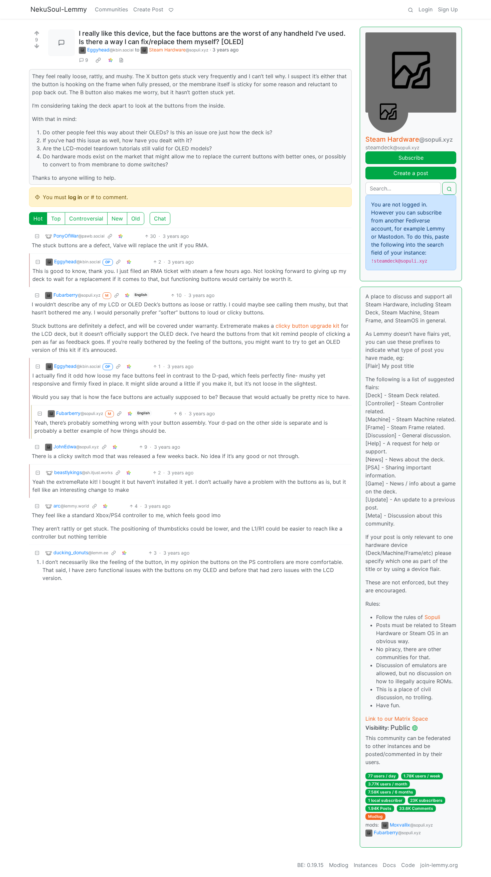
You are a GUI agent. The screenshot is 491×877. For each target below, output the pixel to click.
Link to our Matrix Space (396, 718)
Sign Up (448, 9)
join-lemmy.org (439, 865)
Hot (38, 218)
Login (426, 9)
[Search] (410, 9)
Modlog (375, 816)
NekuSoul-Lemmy (58, 9)
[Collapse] (37, 236)
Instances (365, 865)
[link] (98, 60)
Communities (111, 9)
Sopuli (432, 617)
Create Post (148, 9)
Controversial (86, 218)
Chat (160, 218)
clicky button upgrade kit (307, 325)
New (117, 218)
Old (135, 218)
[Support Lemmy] (171, 9)
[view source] (121, 60)
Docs (389, 865)
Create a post (410, 173)
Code (408, 865)
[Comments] (61, 42)
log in (75, 197)
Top (56, 218)
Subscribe (411, 157)
